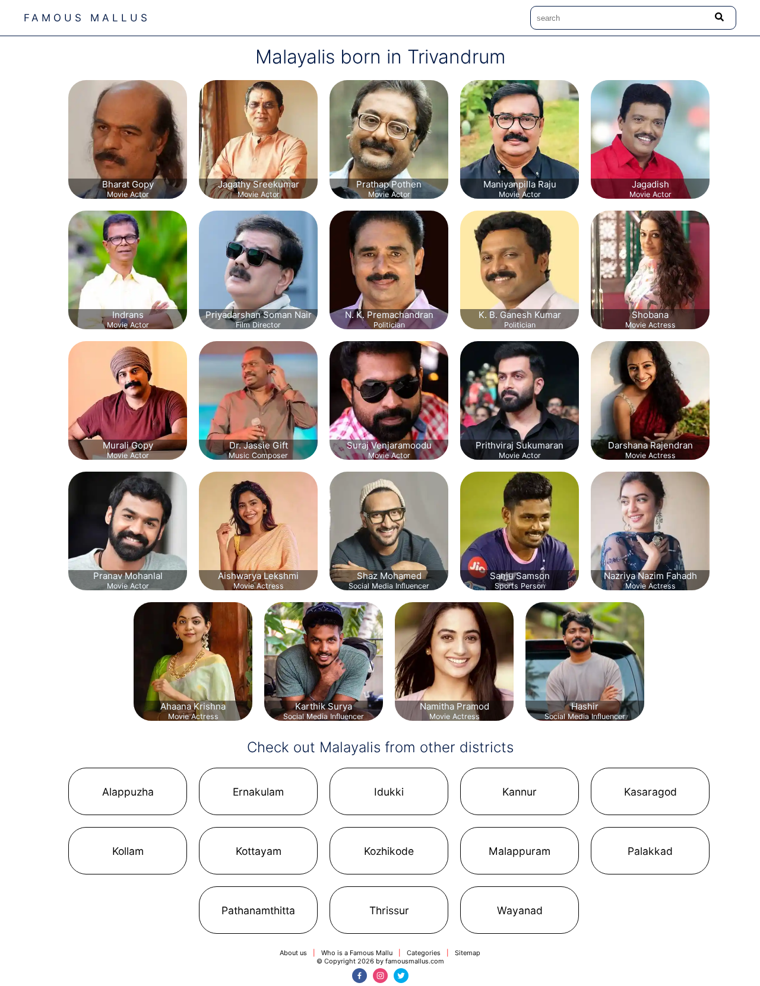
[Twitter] (401, 975)
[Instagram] (380, 975)
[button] (127, 791)
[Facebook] (359, 975)
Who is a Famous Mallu (356, 953)
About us (293, 953)
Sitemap (467, 953)
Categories (424, 953)
